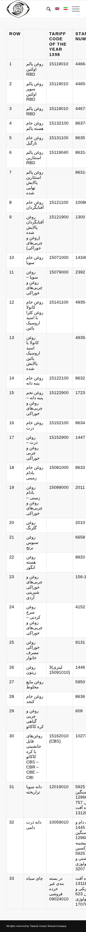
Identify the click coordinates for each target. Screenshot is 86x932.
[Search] (46, 9)
